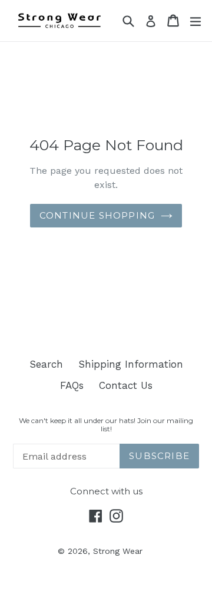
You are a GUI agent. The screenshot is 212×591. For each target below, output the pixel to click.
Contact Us (126, 385)
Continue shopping (97, 215)
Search (46, 364)
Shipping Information (130, 364)
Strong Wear (118, 551)
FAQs (72, 385)
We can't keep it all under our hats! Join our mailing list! (106, 425)
